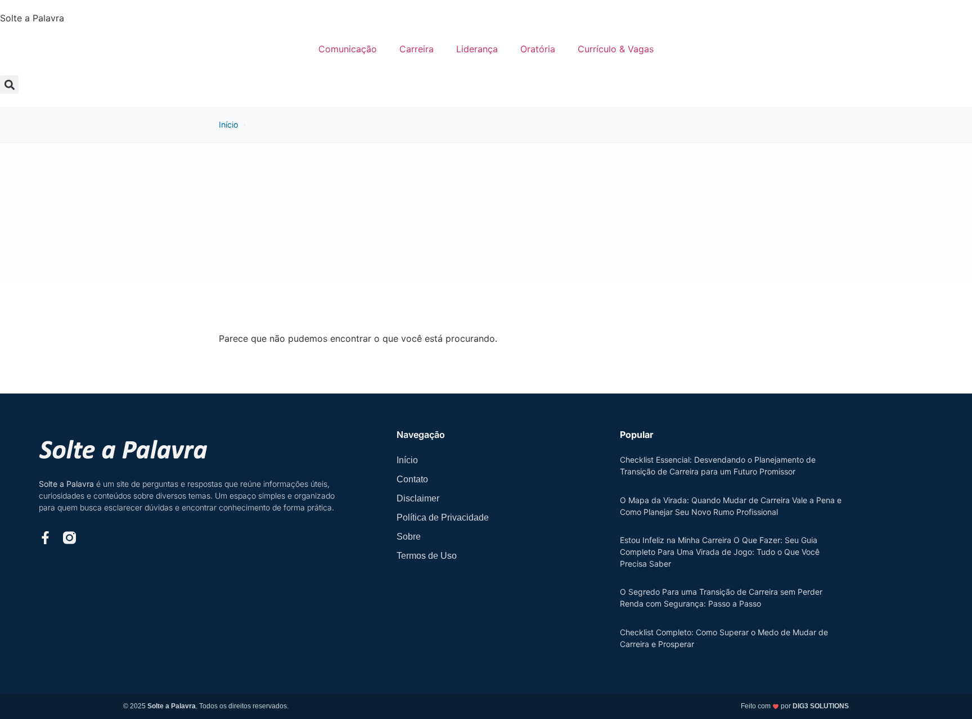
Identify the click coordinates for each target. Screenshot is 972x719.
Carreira (416, 49)
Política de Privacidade (443, 517)
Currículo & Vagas (616, 49)
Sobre (409, 536)
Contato (412, 479)
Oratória (537, 49)
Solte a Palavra (32, 18)
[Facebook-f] (45, 537)
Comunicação (347, 49)
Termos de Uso (427, 555)
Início (228, 124)
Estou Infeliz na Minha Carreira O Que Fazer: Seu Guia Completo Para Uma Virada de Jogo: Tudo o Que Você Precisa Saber (720, 551)
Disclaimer (418, 498)
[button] (9, 84)
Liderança (477, 49)
